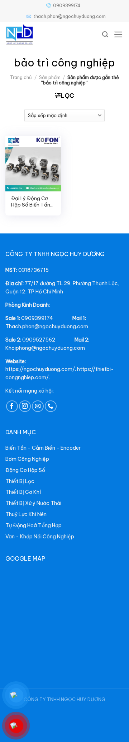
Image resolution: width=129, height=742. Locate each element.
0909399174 (67, 5)
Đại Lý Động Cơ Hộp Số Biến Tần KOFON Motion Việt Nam (30, 201)
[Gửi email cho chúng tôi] (38, 406)
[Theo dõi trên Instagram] (25, 406)
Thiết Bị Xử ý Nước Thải (33, 503)
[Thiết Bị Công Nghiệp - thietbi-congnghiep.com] (35, 34)
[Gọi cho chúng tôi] (51, 406)
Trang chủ (21, 77)
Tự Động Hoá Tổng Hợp (33, 525)
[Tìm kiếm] (105, 34)
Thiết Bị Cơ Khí (23, 492)
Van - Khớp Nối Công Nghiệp (39, 536)
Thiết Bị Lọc (19, 481)
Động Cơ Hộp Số (25, 470)
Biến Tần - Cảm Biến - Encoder (43, 448)
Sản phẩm (50, 77)
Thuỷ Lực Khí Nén (26, 514)
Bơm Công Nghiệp (27, 459)
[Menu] (119, 34)
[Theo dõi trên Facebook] (12, 406)
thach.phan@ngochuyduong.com (69, 16)
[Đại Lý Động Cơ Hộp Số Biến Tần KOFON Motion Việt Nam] (33, 163)
